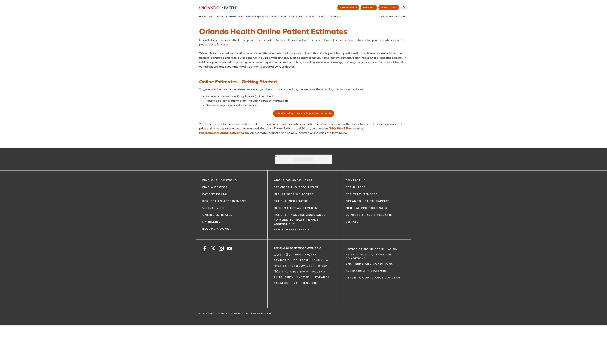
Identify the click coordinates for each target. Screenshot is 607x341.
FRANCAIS (282, 260)
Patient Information (292, 201)
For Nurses (356, 187)
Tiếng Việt (310, 283)
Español (322, 277)
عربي (277, 254)
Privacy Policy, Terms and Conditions (369, 256)
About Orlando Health (294, 180)
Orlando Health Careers (368, 201)
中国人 (287, 254)
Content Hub (296, 16)
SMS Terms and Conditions (369, 263)
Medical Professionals (366, 208)
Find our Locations (219, 180)
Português (283, 277)
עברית (322, 266)
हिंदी (276, 271)
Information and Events (295, 208)
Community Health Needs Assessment (296, 222)
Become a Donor (217, 228)
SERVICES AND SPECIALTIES (296, 187)
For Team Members (362, 194)
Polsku (318, 271)
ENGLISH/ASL (306, 254)
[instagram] (221, 249)
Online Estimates (217, 215)
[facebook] (204, 249)
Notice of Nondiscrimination (372, 249)
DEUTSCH (300, 260)
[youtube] (229, 249)
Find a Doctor (216, 16)
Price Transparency (292, 229)
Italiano (289, 271)
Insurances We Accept (294, 194)
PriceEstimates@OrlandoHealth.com (224, 133)
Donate (310, 16)
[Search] (404, 7)
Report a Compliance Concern (373, 277)
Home (202, 16)
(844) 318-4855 (339, 128)
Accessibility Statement (367, 270)
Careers (322, 16)
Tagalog (281, 283)
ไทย (295, 283)
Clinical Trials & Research (370, 215)
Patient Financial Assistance (300, 215)
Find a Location (234, 16)
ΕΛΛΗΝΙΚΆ (320, 260)
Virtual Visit (213, 208)
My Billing (211, 222)
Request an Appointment (224, 201)
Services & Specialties (257, 16)
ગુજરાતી (279, 266)
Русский (304, 277)
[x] (213, 249)
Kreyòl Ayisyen (301, 266)
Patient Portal (278, 16)
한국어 (304, 271)
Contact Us (335, 16)
